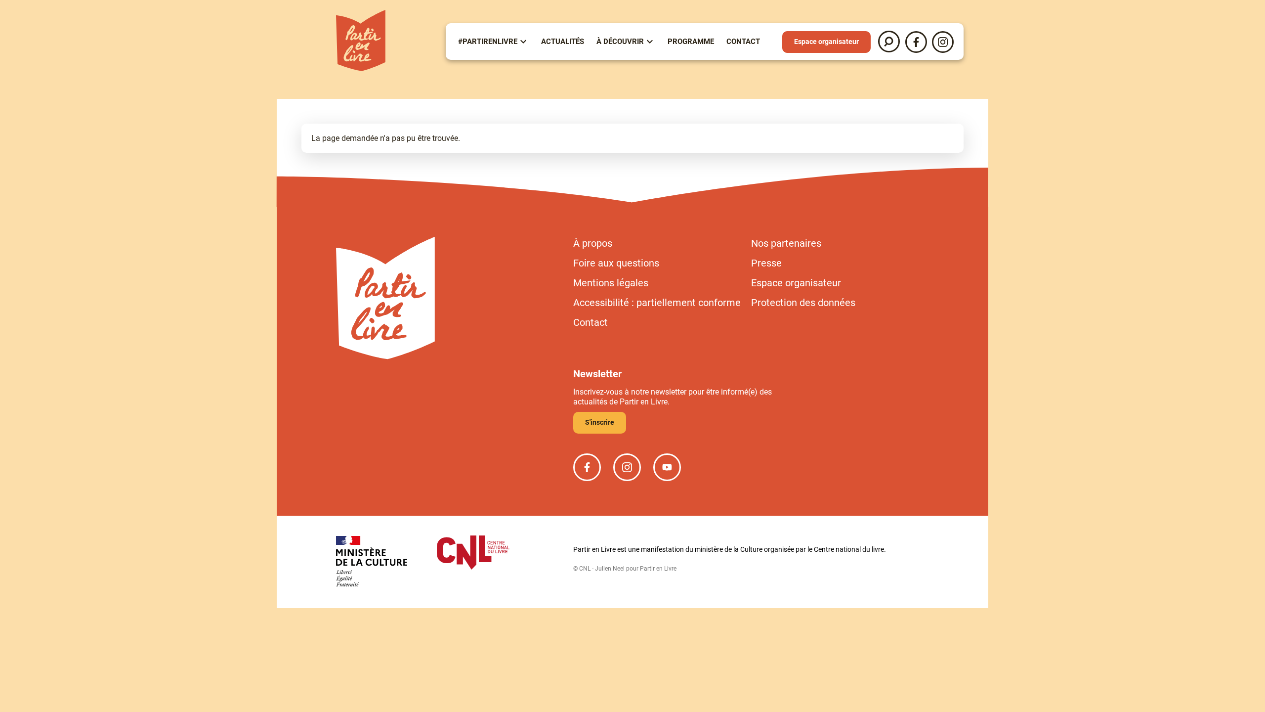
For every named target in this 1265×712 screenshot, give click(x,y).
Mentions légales (610, 283)
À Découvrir (620, 41)
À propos (592, 243)
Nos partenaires (786, 243)
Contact (743, 41)
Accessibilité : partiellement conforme (657, 303)
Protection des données (803, 303)
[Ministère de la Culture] (371, 561)
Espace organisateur (826, 41)
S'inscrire (599, 422)
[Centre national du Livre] (473, 553)
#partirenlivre (487, 41)
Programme (691, 41)
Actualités (562, 41)
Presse (766, 263)
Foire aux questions (616, 263)
